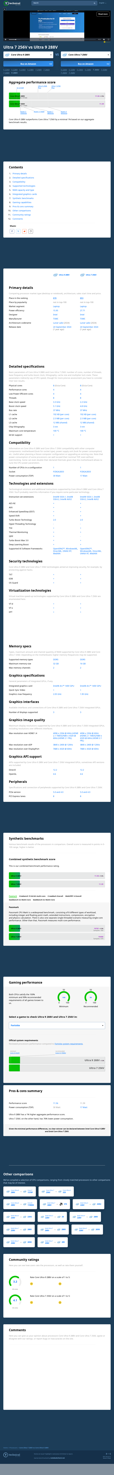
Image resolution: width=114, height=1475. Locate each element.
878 (54, 298)
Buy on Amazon (36, 63)
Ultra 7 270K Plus (56, 87)
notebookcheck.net (57, 1458)
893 (81, 298)
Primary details (20, 173)
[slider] (52, 39)
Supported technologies (24, 186)
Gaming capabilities (22, 202)
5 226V (6, 69)
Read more (103, 14)
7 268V (6, 73)
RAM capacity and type (23, 190)
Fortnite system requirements (69, 1043)
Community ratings (22, 214)
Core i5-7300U (60, 1053)
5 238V (30, 69)
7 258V (38, 69)
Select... (28, 54)
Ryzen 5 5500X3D (23, 112)
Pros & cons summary (23, 206)
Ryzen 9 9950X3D (64, 112)
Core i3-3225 (14, 1053)
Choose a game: (57, 1025)
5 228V (14, 69)
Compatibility (19, 181)
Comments (18, 218)
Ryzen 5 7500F (39, 112)
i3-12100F (20, 88)
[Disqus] (58, 1377)
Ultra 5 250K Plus (42, 87)
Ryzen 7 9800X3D (50, 112)
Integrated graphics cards (25, 194)
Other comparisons (22, 210)
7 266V (46, 69)
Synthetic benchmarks (23, 198)
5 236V (22, 69)
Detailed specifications (23, 177)
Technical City (12, 3)
